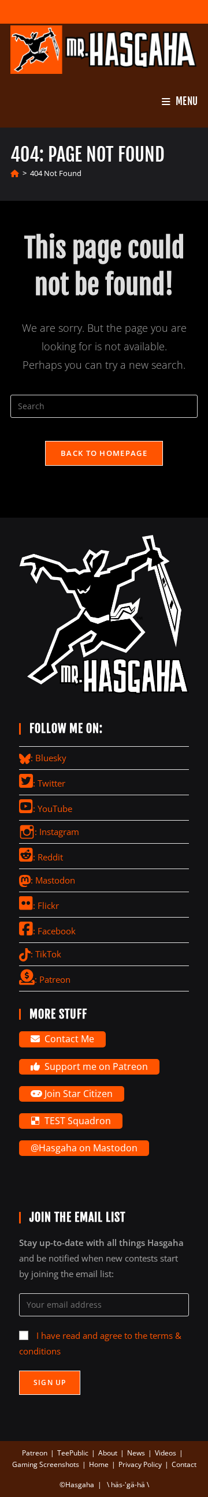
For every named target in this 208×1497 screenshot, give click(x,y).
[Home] (14, 173)
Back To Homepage (104, 453)
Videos (165, 1453)
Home (99, 1464)
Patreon (34, 1453)
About (107, 1453)
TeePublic (72, 1453)
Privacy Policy (140, 1464)
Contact (184, 1464)
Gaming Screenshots (45, 1464)
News (136, 1453)
